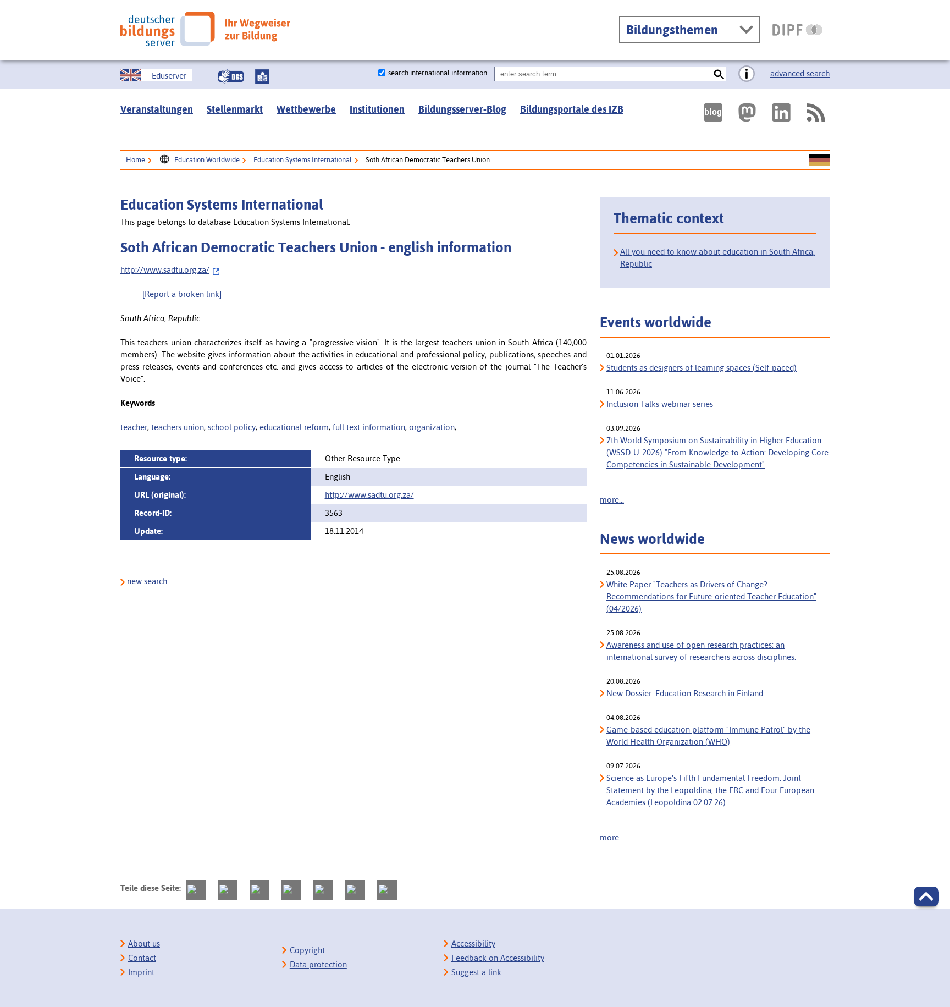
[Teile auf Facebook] (228, 890)
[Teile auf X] (259, 890)
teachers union (177, 427)
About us (144, 943)
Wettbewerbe (306, 109)
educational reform (294, 427)
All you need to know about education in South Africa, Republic (717, 257)
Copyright (307, 950)
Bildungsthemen (672, 30)
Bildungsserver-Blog (462, 109)
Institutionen (377, 109)
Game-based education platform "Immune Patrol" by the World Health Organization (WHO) (708, 735)
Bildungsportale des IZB (571, 109)
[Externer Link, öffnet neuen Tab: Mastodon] (747, 112)
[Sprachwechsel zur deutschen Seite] (819, 160)
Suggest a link (476, 972)
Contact (142, 957)
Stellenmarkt (235, 109)
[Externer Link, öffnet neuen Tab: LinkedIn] (781, 112)
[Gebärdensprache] (231, 76)
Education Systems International (302, 160)
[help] (746, 74)
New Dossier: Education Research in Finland (684, 693)
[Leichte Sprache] (262, 76)
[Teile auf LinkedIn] (323, 890)
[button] (926, 896)
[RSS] (815, 112)
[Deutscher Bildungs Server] (205, 29)
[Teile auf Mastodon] (196, 890)
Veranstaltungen (156, 109)
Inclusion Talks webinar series (659, 404)
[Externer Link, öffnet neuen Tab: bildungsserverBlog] (713, 112)
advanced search (800, 73)
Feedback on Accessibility (497, 957)
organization (432, 427)
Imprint (141, 972)
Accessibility (473, 943)
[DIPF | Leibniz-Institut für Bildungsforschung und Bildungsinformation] (797, 29)
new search (147, 581)
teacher (133, 427)
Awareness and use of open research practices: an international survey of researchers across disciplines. (701, 651)
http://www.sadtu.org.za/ (164, 269)
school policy (232, 427)
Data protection (318, 964)
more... (612, 499)
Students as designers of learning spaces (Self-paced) (701, 367)
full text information (369, 427)
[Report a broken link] (182, 294)
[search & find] (719, 74)
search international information (437, 73)
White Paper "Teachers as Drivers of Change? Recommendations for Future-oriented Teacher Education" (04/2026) (711, 596)
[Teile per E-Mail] (355, 890)
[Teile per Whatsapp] (291, 890)
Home (135, 160)
